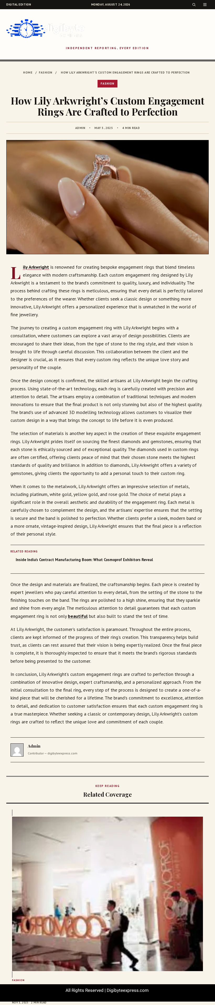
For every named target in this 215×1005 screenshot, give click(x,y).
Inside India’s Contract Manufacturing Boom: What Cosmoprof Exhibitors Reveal (84, 559)
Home (27, 72)
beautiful (78, 616)
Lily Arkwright (36, 267)
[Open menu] (205, 4)
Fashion (45, 72)
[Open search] (193, 4)
